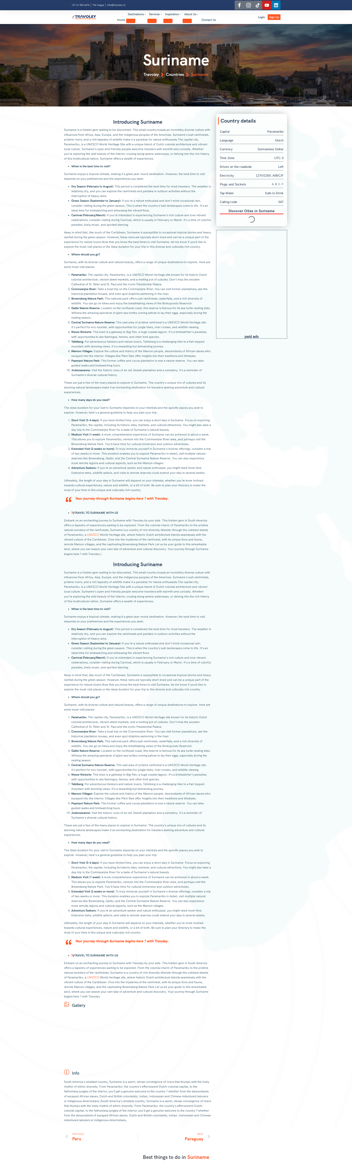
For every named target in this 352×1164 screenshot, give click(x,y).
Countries (175, 74)
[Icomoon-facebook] (239, 5)
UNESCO (93, 535)
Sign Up (274, 17)
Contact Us (208, 20)
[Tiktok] (257, 5)
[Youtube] (266, 5)
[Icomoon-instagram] (248, 5)
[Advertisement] (251, 254)
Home (121, 20)
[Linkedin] (275, 5)
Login (261, 17)
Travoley (151, 74)
